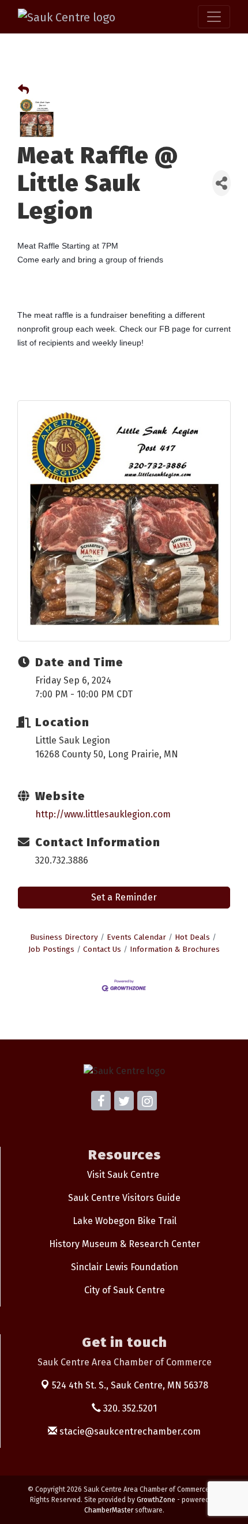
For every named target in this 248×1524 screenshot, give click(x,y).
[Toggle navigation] (214, 16)
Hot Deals (192, 937)
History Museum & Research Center (124, 1243)
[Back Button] (23, 90)
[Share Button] (221, 183)
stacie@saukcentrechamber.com (129, 1431)
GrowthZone (156, 1500)
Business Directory (64, 937)
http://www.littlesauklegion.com (103, 814)
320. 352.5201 (129, 1408)
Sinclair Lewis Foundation (124, 1267)
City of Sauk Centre (124, 1290)
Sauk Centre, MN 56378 (130, 1385)
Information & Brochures (175, 949)
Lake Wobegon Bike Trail (124, 1220)
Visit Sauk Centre (123, 1174)
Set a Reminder (124, 897)
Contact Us (102, 949)
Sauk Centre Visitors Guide (124, 1197)
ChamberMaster (108, 1510)
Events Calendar (136, 937)
